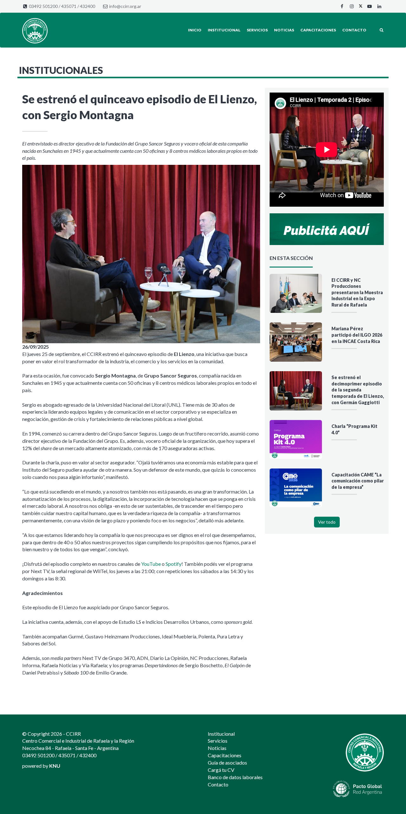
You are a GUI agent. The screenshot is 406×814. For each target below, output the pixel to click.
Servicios (257, 30)
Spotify (173, 564)
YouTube (151, 564)
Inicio (194, 30)
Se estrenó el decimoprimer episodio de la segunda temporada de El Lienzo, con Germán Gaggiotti (357, 390)
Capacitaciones (318, 30)
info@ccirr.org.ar (125, 6)
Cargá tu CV (221, 770)
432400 (87, 6)
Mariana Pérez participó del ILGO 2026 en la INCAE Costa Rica (356, 335)
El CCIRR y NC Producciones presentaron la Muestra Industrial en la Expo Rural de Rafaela (357, 292)
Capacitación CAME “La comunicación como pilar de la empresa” (357, 481)
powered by (41, 766)
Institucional (224, 30)
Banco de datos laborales (235, 777)
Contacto (354, 30)
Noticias (284, 30)
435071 (68, 6)
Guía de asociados (227, 762)
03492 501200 (43, 6)
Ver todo (327, 522)
